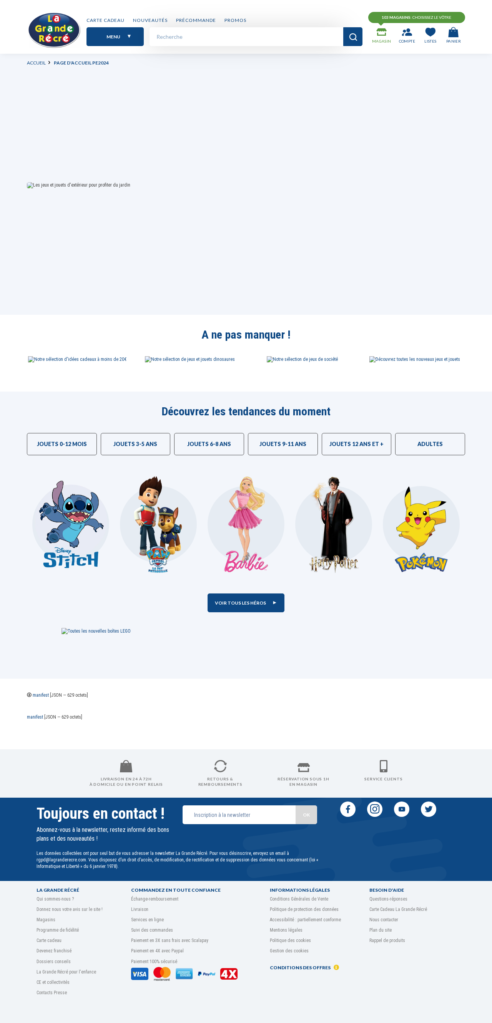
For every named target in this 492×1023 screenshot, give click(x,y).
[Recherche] (352, 36)
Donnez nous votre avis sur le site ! (70, 909)
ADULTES (430, 444)
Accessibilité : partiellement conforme (305, 919)
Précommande (196, 20)
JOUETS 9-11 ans (282, 444)
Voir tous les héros (241, 603)
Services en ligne (147, 919)
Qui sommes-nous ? (55, 899)
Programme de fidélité (58, 930)
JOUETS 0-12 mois (62, 444)
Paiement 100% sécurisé (154, 961)
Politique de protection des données (304, 909)
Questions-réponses (388, 899)
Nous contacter (383, 919)
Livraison (139, 909)
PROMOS (235, 20)
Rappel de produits (387, 940)
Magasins (46, 919)
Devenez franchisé (54, 951)
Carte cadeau (105, 20)
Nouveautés (150, 20)
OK (306, 815)
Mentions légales (286, 930)
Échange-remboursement (154, 899)
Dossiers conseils (54, 961)
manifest (41, 695)
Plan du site (380, 930)
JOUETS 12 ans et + (356, 444)
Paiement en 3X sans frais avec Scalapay (169, 940)
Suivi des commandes (152, 930)
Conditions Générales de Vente (299, 899)
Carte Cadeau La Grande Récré (398, 909)
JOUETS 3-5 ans (135, 444)
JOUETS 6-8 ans (209, 444)
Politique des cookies (290, 940)
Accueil (36, 63)
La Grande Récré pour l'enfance (66, 972)
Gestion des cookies (289, 951)
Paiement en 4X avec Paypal (157, 951)
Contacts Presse (52, 992)
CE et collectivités (53, 982)
